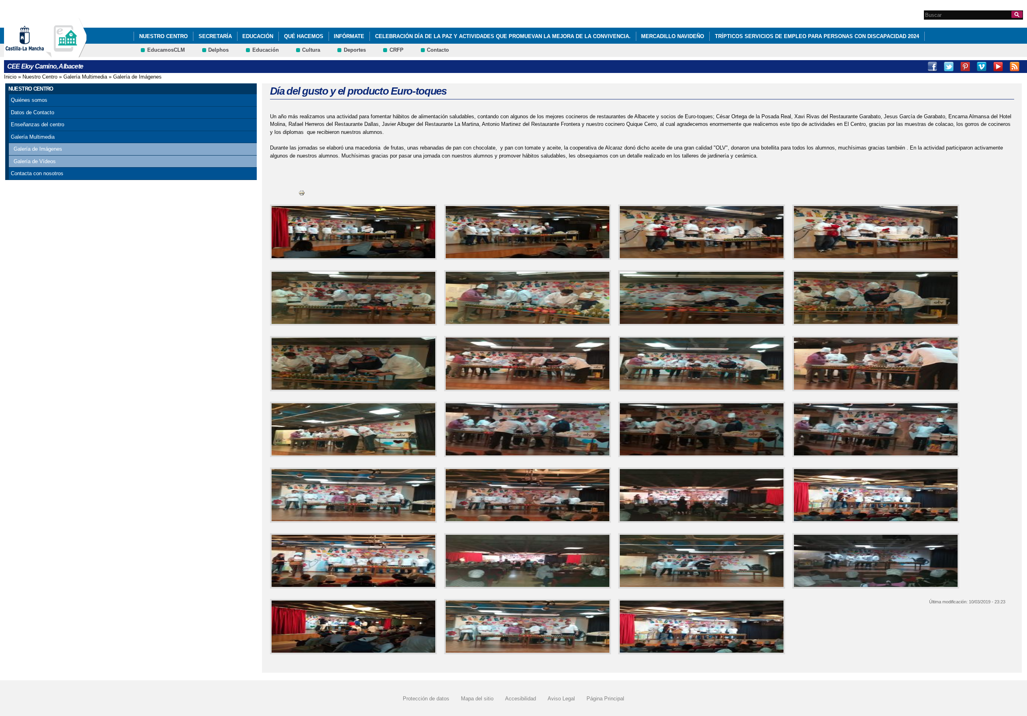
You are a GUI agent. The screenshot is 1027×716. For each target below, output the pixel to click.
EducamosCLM (166, 50)
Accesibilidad (520, 699)
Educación (257, 36)
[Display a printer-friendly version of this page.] (301, 193)
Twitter (949, 66)
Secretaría (215, 36)
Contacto (438, 50)
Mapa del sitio (477, 699)
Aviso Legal (561, 699)
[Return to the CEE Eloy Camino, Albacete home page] (66, 54)
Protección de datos (426, 699)
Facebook (932, 66)
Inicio (10, 77)
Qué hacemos (303, 36)
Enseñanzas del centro (37, 124)
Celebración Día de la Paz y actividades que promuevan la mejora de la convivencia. (503, 36)
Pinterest (965, 66)
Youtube (998, 66)
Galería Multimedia (85, 77)
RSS (1014, 66)
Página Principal (605, 699)
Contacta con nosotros (37, 173)
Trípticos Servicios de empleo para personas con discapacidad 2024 (817, 36)
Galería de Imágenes (137, 77)
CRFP (397, 50)
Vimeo (981, 66)
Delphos (218, 50)
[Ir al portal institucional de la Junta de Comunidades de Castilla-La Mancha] (34, 54)
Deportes (355, 50)
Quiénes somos (29, 100)
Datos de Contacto (32, 112)
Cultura (311, 50)
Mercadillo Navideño (672, 36)
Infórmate (349, 36)
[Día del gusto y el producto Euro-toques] (352, 232)
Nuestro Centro (163, 36)
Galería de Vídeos (35, 161)
